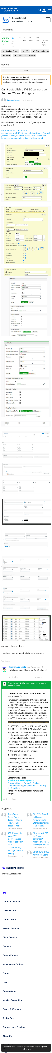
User (44, 10)
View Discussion (15, 799)
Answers (38, 677)
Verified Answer (5, 40)
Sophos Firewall (12, 51)
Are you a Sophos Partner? (19, 783)
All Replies (13, 677)
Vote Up (4, 799)
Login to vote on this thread (13, 41)
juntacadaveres (13, 100)
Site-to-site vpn (42, 51)
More (30, 21)
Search (39, 10)
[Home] (13, 9)
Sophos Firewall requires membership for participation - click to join (26, 1047)
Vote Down (8, 799)
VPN (27, 51)
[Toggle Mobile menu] (48, 10)
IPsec (8, 55)
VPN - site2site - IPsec (26, 55)
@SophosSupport (30, 785)
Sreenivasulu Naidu (17, 667)
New (48, 19)
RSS (26, 70)
